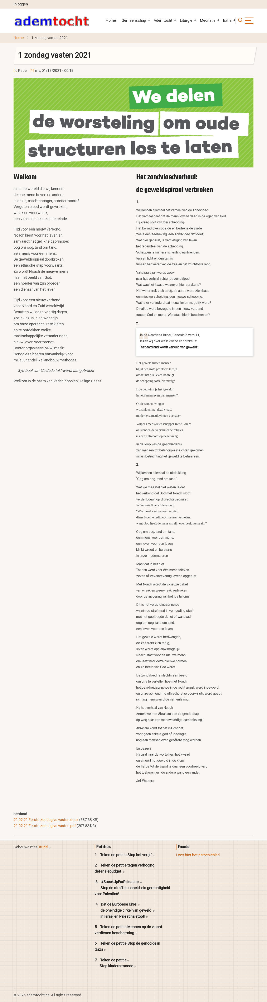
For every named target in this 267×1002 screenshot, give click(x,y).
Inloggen (21, 4)
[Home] (51, 20)
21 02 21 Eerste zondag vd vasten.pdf (45, 825)
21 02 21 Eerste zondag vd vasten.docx (46, 819)
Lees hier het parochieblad (198, 855)
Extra (227, 20)
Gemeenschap (134, 20)
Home (111, 20)
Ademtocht (163, 20)
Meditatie (207, 20)
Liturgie (186, 20)
